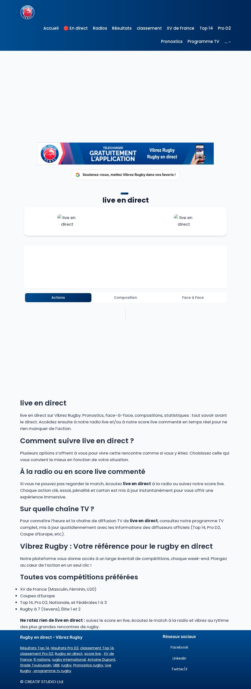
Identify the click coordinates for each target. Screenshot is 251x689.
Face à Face (193, 297)
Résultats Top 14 (34, 648)
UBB (56, 665)
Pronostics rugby (88, 665)
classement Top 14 (97, 648)
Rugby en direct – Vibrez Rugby (51, 637)
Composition (125, 297)
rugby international (69, 659)
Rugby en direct (69, 653)
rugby (66, 665)
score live (92, 653)
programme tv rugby (52, 670)
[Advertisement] (125, 87)
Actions (58, 297)
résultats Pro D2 (64, 648)
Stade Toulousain (35, 665)
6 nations (42, 659)
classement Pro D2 (36, 653)
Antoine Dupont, (102, 659)
